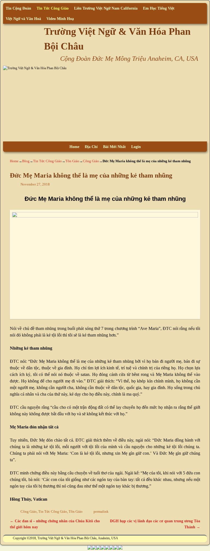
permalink (101, 512)
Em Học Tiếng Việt (158, 8)
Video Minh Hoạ (60, 18)
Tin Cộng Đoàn (18, 8)
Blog (26, 161)
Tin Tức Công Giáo (53, 8)
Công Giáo (91, 161)
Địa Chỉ (91, 146)
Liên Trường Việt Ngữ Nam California (106, 8)
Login (136, 146)
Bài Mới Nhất (114, 146)
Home (74, 146)
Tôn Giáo (72, 161)
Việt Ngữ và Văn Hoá (23, 18)
